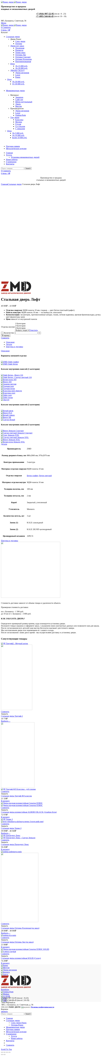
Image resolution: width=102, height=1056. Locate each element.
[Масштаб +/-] (9, 1052)
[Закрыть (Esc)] (2, 1052)
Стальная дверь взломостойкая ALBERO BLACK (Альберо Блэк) (29, 812)
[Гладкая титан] (8, 388)
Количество (9, 333)
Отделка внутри (8, 327)
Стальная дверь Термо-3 (11, 828)
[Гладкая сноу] (7, 386)
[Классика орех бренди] (11, 391)
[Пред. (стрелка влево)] (2, 1054)
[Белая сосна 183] (8, 380)
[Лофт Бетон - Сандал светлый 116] (16, 377)
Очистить (33, 330)
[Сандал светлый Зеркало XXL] (15, 437)
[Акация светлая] (8, 384)
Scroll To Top (6, 1049)
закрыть (4, 1011)
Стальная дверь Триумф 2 (12, 716)
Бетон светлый (45, 476)
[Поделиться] (4, 1052)
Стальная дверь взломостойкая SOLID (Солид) (21, 958)
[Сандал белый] (8, 420)
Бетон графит (32, 476)
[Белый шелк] (7, 411)
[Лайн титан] (7, 397)
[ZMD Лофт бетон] (9, 364)
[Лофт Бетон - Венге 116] (12, 375)
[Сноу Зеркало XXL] (10, 435)
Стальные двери (15, 184)
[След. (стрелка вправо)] (4, 1054)
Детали (9, 344)
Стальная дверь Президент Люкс (15, 844)
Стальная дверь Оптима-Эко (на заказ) (17, 942)
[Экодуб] (5, 400)
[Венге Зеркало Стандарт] (12, 431)
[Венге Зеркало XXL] (10, 440)
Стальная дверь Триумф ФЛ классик (16, 796)
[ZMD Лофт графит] (10, 362)
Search (28, 168)
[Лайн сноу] (6, 395)
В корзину (5, 335)
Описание (10, 342)
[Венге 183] (6, 382)
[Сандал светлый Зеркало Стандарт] (16, 433)
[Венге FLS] (6, 413)
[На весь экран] (7, 1052)
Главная (4, 184)
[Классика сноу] (8, 393)
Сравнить (5, 338)
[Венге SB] (6, 417)
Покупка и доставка (14, 347)
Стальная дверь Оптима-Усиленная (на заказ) (20, 928)
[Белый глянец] (8, 415)
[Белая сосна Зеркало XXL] (13, 442)
